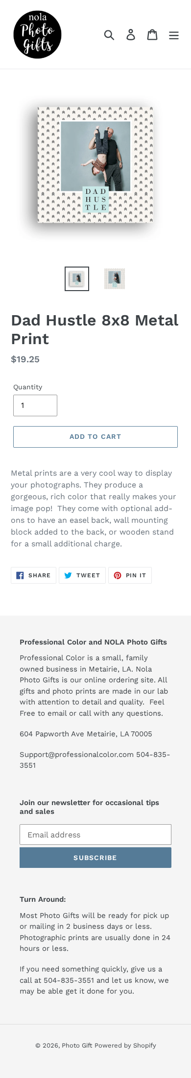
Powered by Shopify (125, 1045)
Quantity (27, 387)
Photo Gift (77, 1045)
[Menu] (174, 35)
